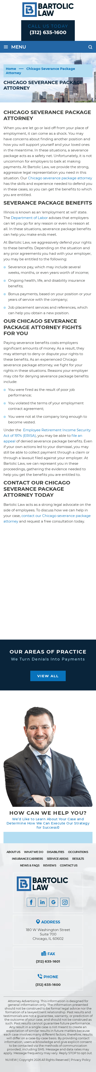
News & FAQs (29, 865)
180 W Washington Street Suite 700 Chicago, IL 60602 (48, 934)
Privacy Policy (81, 1060)
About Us (13, 852)
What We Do (33, 852)
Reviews (49, 865)
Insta (42, 902)
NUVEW (11, 1060)
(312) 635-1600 (48, 32)
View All (48, 676)
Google (53, 902)
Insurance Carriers (27, 858)
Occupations (78, 852)
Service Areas (58, 858)
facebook (31, 902)
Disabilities (55, 852)
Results (78, 858)
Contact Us (68, 865)
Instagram (64, 902)
